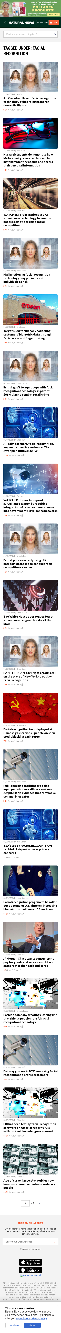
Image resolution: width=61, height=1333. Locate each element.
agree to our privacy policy (31, 1318)
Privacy (17, 1285)
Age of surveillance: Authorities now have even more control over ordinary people (29, 1184)
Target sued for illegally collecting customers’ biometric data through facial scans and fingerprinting (27, 334)
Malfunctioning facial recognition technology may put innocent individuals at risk (26, 278)
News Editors (22, 612)
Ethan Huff (21, 211)
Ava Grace (21, 94)
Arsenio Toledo (22, 556)
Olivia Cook (21, 669)
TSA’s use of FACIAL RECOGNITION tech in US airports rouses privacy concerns (27, 849)
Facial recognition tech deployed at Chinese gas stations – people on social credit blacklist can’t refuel (29, 732)
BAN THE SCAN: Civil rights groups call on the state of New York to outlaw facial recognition (29, 676)
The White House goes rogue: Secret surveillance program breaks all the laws (28, 620)
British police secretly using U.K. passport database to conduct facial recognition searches (28, 563)
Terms (24, 1285)
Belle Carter (21, 271)
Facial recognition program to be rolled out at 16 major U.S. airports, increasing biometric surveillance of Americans (30, 905)
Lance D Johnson (23, 898)
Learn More (14, 1325)
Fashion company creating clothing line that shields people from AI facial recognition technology (30, 1018)
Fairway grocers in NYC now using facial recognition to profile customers (30, 1073)
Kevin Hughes (22, 1176)
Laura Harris (22, 383)
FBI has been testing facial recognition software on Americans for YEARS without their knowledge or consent (29, 1127)
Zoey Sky (20, 496)
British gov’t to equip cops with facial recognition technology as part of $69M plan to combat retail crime (28, 391)
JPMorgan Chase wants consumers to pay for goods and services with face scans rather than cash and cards (28, 962)
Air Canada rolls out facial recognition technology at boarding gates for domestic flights (29, 101)
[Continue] (54, 1241)
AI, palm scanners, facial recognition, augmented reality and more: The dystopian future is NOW (28, 447)
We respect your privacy (30, 1249)
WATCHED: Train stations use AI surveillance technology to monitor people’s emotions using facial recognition (27, 220)
